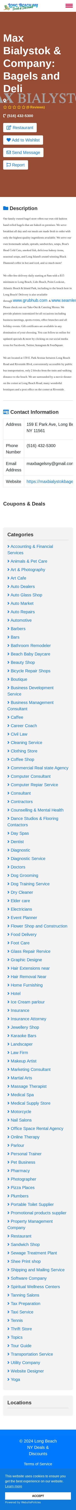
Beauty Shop (22, 662)
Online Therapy (24, 1137)
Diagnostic (20, 850)
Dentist (17, 841)
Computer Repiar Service (34, 784)
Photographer (23, 1179)
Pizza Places (22, 1187)
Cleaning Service (26, 742)
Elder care (20, 900)
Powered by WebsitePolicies (23, 1502)
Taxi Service (21, 1312)
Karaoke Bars (23, 1035)
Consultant (20, 793)
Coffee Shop (22, 759)
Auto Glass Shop (26, 595)
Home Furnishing (26, 985)
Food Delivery (23, 934)
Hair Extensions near (30, 968)
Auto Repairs (22, 611)
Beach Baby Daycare (30, 654)
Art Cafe (18, 578)
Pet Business (22, 1162)
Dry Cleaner (21, 892)
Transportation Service (31, 1354)
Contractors (21, 801)
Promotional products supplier (38, 1213)
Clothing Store (23, 751)
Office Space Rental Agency (36, 1128)
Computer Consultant (30, 776)
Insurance (19, 1010)
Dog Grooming (24, 875)
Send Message (25, 152)
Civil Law (18, 734)
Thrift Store (21, 1329)
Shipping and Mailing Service (37, 1269)
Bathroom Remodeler (30, 645)
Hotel (15, 993)
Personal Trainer (26, 1153)
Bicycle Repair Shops (30, 671)
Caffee (16, 717)
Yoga (15, 1379)
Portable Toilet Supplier (32, 1204)
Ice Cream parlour (27, 1002)
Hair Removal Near (28, 976)
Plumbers (19, 1196)
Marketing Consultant (30, 1069)
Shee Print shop (25, 1261)
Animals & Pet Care (28, 561)
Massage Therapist (28, 1086)
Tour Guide (20, 1345)
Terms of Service (38, 1464)
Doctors (17, 867)
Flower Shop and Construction (38, 926)
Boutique (18, 679)
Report (18, 165)
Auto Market (22, 603)
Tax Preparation (25, 1303)
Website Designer (27, 1371)
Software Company (28, 1278)
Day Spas (19, 833)
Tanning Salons (24, 1295)
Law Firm (19, 1052)
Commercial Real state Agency (39, 768)
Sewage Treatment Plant (33, 1253)
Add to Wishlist (25, 140)
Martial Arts (21, 1078)
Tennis (16, 1320)
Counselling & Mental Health (37, 810)
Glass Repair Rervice (30, 951)
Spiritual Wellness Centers (35, 1286)
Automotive (21, 620)
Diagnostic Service (27, 858)
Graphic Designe (26, 959)
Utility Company (25, 1362)
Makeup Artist (23, 1061)
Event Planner (23, 917)
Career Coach (23, 725)
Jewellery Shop (24, 1027)
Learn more (13, 1486)
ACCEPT (38, 1496)
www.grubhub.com (31, 300)
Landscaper (21, 1044)
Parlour (17, 1145)
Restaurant (22, 127)
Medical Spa (22, 1094)
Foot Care (20, 943)
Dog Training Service (30, 884)
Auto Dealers (22, 586)
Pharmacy (20, 1170)
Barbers (18, 628)
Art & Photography (27, 569)
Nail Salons (21, 1120)
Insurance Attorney (28, 1019)
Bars (14, 637)
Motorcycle (20, 1111)
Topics (16, 1337)
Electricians (21, 909)
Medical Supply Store (30, 1103)
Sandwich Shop (25, 1244)
